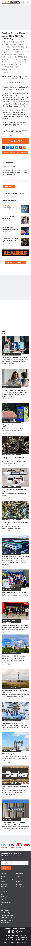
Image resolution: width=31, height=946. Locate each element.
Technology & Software (10, 486)
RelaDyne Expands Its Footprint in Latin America (10, 228)
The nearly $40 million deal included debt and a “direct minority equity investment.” (15, 695)
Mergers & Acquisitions (9, 421)
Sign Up (6, 868)
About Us (7, 935)
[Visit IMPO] (27, 845)
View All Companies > (15, 262)
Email (2, 859)
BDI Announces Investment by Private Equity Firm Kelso (10, 240)
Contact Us (15, 935)
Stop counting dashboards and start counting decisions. (15, 494)
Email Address (8, 178)
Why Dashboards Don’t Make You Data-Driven (14, 490)
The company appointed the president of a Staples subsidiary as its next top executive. (15, 726)
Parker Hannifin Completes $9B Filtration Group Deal (15, 787)
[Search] (23, 2)
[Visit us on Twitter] (17, 931)
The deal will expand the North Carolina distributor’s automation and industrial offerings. (13, 660)
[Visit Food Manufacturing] (12, 845)
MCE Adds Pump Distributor (10, 754)
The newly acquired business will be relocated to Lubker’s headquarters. (12, 527)
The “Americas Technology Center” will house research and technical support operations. (15, 596)
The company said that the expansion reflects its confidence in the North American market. (15, 827)
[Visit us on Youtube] (20, 931)
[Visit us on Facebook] (9, 931)
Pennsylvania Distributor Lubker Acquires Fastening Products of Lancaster (15, 523)
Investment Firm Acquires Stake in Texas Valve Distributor (15, 691)
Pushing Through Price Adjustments (9, 217)
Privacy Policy (10, 937)
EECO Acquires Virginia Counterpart (13, 656)
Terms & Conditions (21, 937)
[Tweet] (16, 147)
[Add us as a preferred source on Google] (24, 147)
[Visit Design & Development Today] (4, 845)
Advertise (23, 935)
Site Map (24, 939)
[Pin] (20, 147)
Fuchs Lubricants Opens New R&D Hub (14, 593)
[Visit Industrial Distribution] (4, 847)
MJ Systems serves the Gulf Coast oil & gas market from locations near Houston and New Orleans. (15, 758)
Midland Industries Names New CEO (13, 723)
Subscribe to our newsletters (15, 141)
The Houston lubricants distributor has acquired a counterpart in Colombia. (13, 430)
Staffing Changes (8, 720)
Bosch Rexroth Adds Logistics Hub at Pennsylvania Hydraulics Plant (13, 823)
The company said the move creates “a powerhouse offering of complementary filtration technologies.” (13, 792)
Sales (4, 387)
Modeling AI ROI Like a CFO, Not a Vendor (15, 357)
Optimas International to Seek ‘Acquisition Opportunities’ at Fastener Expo (15, 557)
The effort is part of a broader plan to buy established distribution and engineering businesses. (14, 562)
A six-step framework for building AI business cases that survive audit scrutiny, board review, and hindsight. (15, 361)
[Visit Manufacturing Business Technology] (19, 847)
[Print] (3, 147)
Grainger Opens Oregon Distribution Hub (15, 625)
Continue (8, 186)
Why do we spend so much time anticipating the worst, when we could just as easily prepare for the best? (15, 394)
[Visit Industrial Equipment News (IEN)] (19, 844)
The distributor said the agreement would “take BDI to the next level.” (14, 462)
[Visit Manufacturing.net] (12, 847)
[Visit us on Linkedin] (13, 931)
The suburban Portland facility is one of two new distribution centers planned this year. (15, 628)
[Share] (7, 147)
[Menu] (27, 2)
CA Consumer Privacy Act (13, 939)
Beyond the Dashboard (9, 207)
